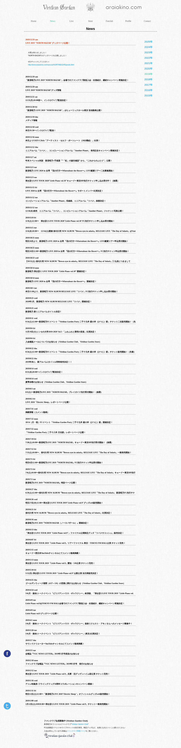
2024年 (148, 47)
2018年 (148, 79)
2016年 (148, 90)
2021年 (148, 63)
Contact (147, 21)
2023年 (148, 52)
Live (71, 21)
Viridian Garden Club (80, 724)
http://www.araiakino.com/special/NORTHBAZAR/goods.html (51, 65)
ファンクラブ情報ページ (76, 731)
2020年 (148, 68)
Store (90, 21)
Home (33, 21)
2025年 (148, 41)
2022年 (148, 57)
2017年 (148, 84)
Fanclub (109, 21)
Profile (128, 21)
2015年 (148, 95)
